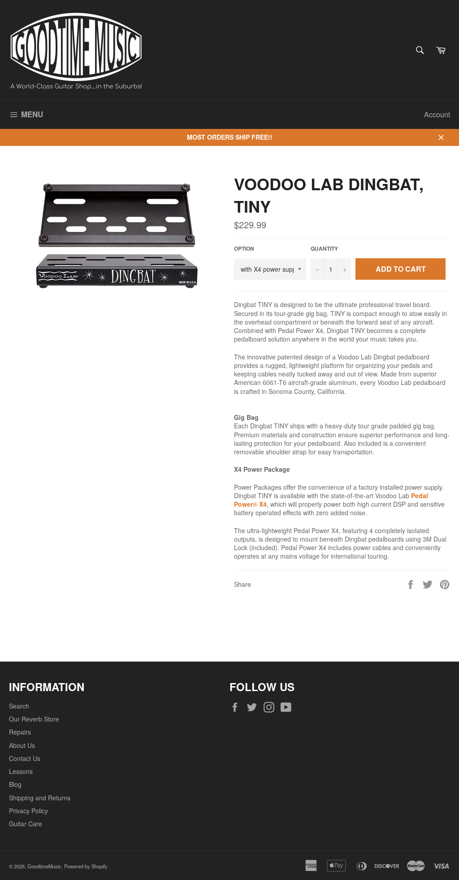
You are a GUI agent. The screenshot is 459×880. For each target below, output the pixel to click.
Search (19, 705)
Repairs (20, 731)
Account (437, 114)
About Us (22, 745)
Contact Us (24, 758)
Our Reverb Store (34, 718)
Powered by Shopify (86, 866)
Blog (15, 784)
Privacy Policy (28, 810)
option (244, 248)
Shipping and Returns (39, 797)
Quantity (324, 248)
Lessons (21, 771)
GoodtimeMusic (44, 866)
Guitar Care (25, 823)
